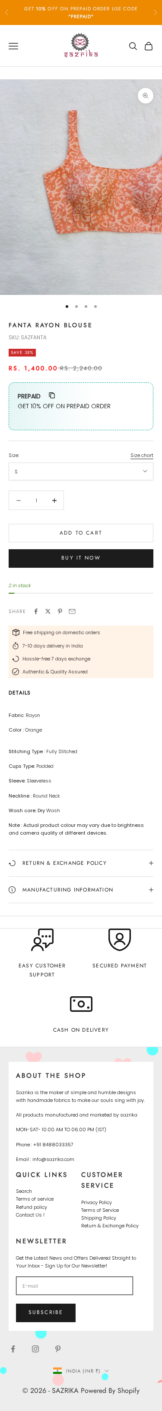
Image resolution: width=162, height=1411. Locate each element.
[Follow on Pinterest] (58, 1349)
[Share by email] (72, 611)
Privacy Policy (96, 1202)
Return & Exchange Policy (110, 1225)
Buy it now (81, 558)
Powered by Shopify (110, 1390)
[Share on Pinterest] (60, 611)
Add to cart (81, 533)
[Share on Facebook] (35, 611)
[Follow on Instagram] (35, 1349)
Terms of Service (100, 1210)
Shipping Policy (98, 1217)
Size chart (141, 455)
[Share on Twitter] (47, 611)
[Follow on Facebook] (13, 1349)
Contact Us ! (30, 1214)
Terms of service (35, 1198)
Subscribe (46, 1312)
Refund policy (31, 1207)
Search (24, 1191)
